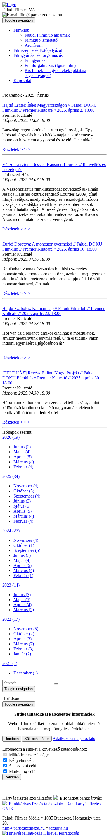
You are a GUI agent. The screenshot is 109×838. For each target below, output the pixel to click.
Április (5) (22, 456)
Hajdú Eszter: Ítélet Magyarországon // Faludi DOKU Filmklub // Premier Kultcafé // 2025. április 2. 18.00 (49, 108)
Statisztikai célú (22, 766)
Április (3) (22, 638)
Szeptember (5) (26, 550)
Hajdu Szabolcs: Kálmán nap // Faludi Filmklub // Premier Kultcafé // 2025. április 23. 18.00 (53, 311)
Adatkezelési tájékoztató (74, 738)
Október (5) (23, 491)
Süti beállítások (36, 739)
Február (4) (23, 466)
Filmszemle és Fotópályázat (37, 50)
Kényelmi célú (21, 760)
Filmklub (21, 30)
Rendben (11, 739)
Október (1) (23, 545)
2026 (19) (11, 437)
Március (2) (23, 609)
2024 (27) (11, 530)
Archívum (33, 45)
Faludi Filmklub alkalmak (47, 35)
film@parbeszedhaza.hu (23, 828)
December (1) (25, 673)
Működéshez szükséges (29, 754)
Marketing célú (21, 771)
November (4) (25, 486)
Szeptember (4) (26, 496)
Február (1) (23, 575)
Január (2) (22, 654)
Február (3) (23, 648)
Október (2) (23, 633)
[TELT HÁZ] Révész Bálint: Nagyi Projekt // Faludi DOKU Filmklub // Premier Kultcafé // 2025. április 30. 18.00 (51, 377)
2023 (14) (11, 585)
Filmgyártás (35, 60)
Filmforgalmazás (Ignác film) (50, 65)
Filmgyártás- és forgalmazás (38, 55)
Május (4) (21, 451)
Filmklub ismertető (41, 40)
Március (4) (23, 461)
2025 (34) (11, 476)
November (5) (25, 628)
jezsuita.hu (58, 828)
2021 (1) (9, 663)
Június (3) (22, 501)
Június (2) (22, 446)
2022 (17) (11, 619)
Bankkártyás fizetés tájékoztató (36, 803)
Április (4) (22, 604)
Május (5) (21, 506)
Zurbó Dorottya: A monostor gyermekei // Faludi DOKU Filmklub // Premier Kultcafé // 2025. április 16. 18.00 (52, 246)
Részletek (16, 149)
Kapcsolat (22, 80)
